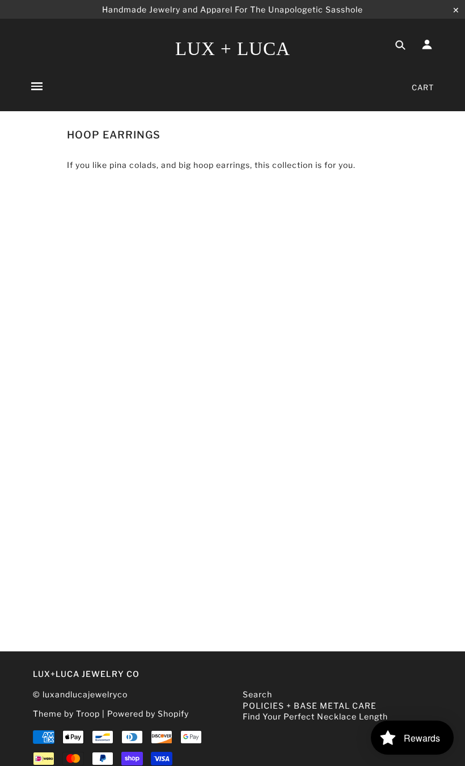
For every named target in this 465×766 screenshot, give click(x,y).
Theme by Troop (66, 713)
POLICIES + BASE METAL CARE (310, 705)
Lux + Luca (232, 49)
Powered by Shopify (148, 713)
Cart (423, 87)
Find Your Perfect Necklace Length (315, 716)
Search (257, 694)
